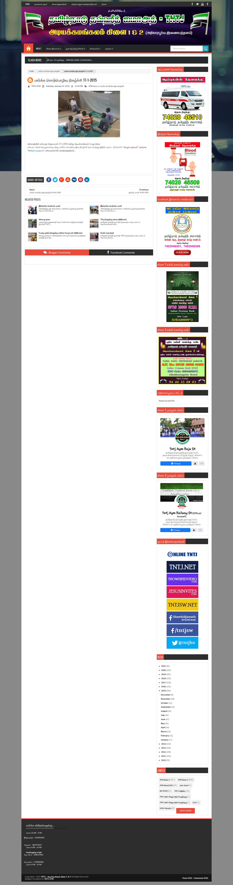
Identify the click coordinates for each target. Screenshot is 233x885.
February (165, 736)
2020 (163, 670)
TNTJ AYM (49, 879)
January (165, 740)
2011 (163, 756)
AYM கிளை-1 (94, 86)
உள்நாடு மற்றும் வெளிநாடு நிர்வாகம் (84, 4)
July (163, 715)
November (166, 699)
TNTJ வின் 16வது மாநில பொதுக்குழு (173, 802)
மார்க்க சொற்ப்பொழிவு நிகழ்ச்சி (49, 71)
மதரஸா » (109, 48)
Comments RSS (201, 878)
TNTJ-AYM (36, 86)
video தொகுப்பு (166, 808)
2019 (163, 674)
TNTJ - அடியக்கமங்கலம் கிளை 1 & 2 (56, 877)
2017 (163, 683)
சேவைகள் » (95, 48)
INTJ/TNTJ (164, 791)
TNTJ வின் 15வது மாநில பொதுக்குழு (173, 797)
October (165, 703)
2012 (163, 752)
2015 (163, 691)
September (166, 707)
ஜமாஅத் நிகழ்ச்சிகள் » (75, 48)
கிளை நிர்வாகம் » (53, 48)
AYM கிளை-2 (183, 780)
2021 (163, 666)
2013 (163, 748)
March (164, 732)
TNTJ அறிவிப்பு (180, 791)
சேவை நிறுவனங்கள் (59, 4)
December (166, 695)
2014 (163, 744)
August (164, 711)
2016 (163, 686)
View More (185, 811)
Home (27, 4)
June (163, 719)
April (163, 727)
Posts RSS (187, 878)
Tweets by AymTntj (166, 401)
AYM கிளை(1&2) (166, 785)
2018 (163, 678)
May (163, 723)
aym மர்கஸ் (184, 785)
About (38, 48)
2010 (163, 760)
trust (195, 802)
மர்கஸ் (104, 4)
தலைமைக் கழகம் (40, 4)
